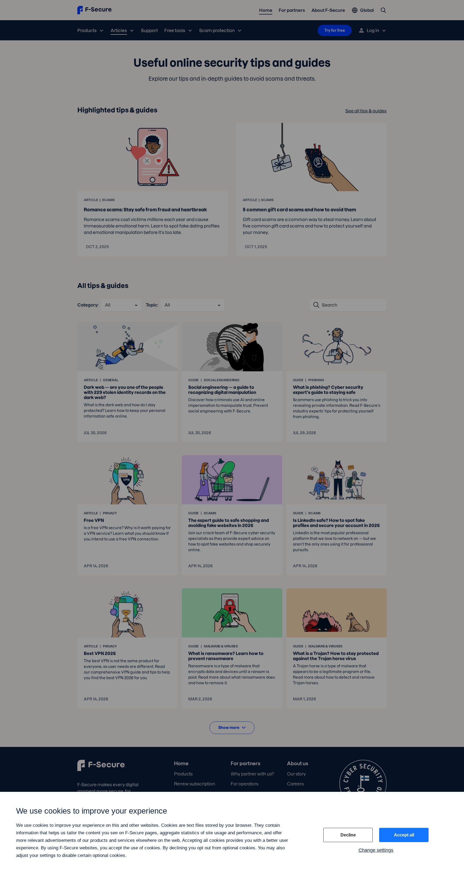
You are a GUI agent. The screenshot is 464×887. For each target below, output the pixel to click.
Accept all (404, 835)
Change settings (375, 850)
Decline (348, 835)
